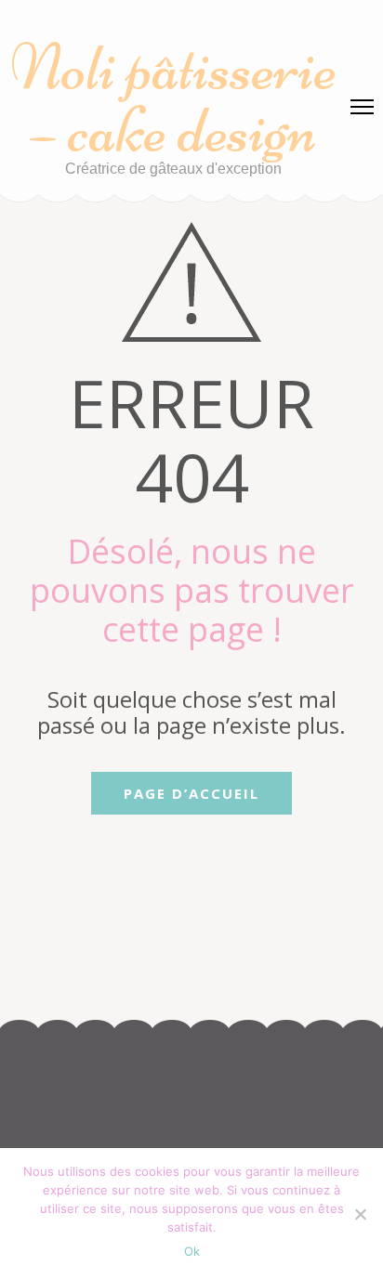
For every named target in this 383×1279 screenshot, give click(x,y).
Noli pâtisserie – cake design (173, 98)
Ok (192, 1251)
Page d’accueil (191, 793)
